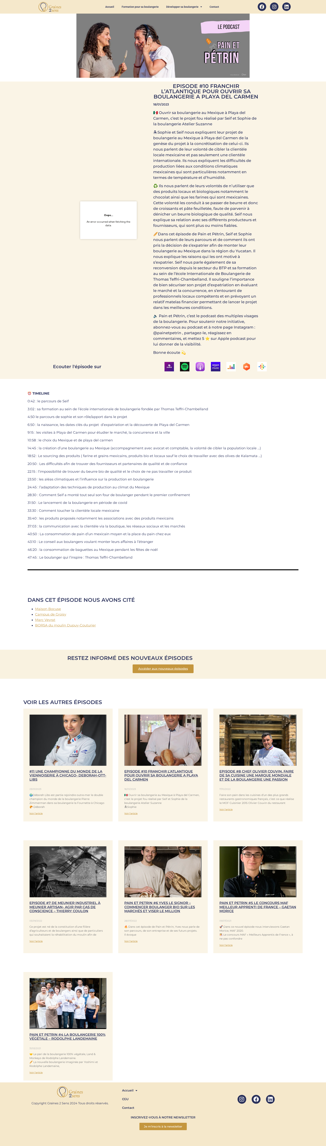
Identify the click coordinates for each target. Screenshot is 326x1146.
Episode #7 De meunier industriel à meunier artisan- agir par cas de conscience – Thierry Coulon (64, 907)
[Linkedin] (286, 6)
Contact (214, 6)
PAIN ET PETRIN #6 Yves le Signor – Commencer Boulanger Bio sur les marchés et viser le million (159, 907)
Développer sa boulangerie (182, 6)
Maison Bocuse (48, 609)
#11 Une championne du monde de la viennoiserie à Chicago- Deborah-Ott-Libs (67, 775)
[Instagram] (274, 6)
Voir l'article (36, 813)
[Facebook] (262, 6)
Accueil (109, 6)
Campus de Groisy (50, 614)
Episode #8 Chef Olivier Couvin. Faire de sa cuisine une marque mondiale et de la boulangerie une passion (256, 775)
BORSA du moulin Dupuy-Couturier (65, 625)
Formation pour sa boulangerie (140, 6)
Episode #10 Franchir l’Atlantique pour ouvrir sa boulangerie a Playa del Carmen (161, 775)
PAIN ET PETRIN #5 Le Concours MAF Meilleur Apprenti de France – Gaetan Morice (257, 907)
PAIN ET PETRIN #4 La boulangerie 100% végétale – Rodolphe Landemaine (67, 1037)
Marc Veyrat (45, 620)
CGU (125, 1099)
